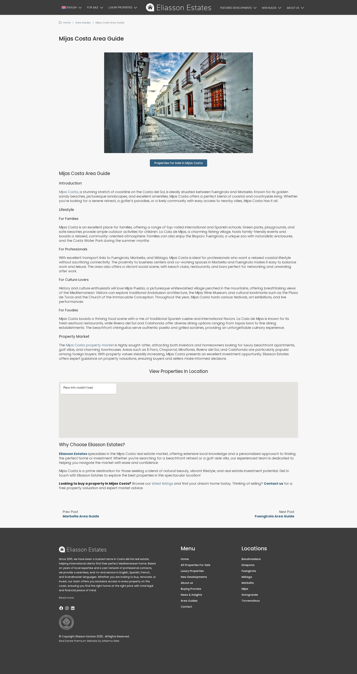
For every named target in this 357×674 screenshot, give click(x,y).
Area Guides (83, 22)
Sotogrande (250, 595)
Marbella (248, 583)
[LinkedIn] (72, 608)
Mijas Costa (68, 192)
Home (67, 22)
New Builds (269, 8)
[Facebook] (61, 608)
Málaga (247, 577)
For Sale (92, 7)
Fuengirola (249, 571)
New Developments (194, 577)
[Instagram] (67, 608)
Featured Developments (236, 8)
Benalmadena (251, 559)
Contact (186, 607)
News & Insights (191, 595)
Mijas (245, 589)
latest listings (162, 483)
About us (293, 8)
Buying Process (191, 589)
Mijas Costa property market (90, 345)
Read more (66, 598)
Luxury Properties (120, 7)
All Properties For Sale (195, 565)
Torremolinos (251, 601)
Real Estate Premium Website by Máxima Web (89, 641)
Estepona (248, 565)
